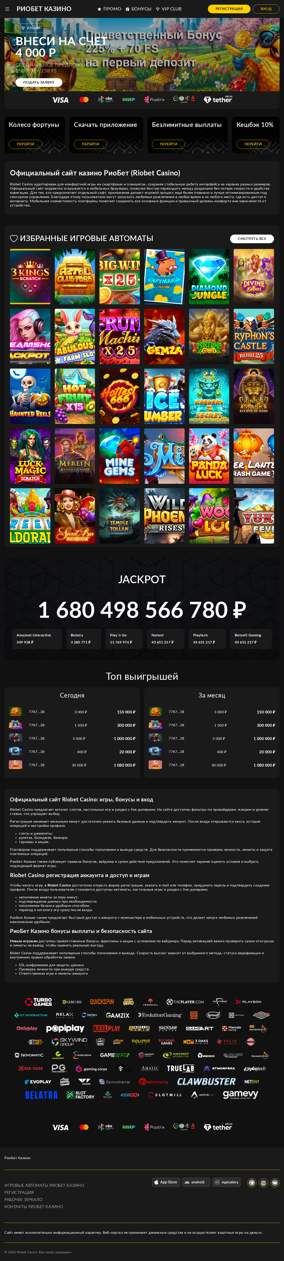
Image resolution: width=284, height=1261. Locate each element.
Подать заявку (39, 82)
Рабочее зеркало (23, 1200)
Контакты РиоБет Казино (33, 1207)
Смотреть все (252, 239)
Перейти (25, 144)
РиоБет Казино (44, 9)
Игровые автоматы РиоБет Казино (44, 1186)
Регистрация (229, 9)
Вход (266, 9)
